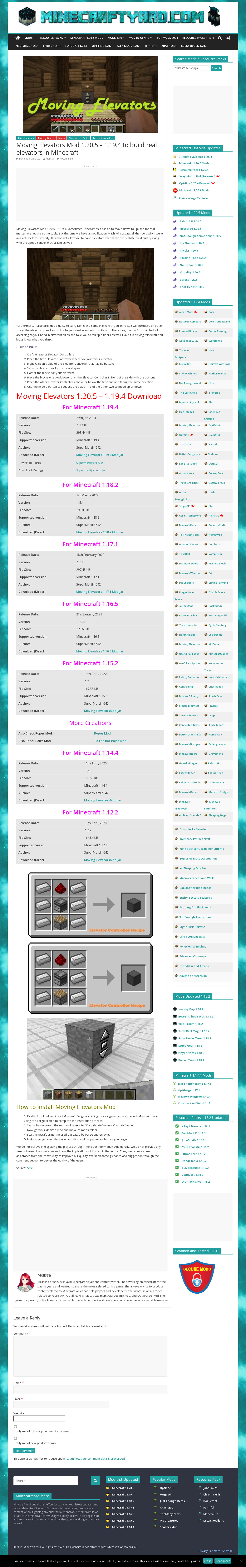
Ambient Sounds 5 (190, 815)
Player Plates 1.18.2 (191, 1053)
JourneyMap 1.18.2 (190, 1009)
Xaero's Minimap (219, 677)
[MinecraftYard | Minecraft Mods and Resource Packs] (121, 8)
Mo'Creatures (170, 1520)
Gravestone (216, 753)
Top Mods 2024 (167, 37)
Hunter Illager (188, 634)
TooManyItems (170, 1514)
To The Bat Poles (189, 534)
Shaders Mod (168, 1527)
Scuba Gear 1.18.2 (190, 1045)
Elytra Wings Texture (193, 198)
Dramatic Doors (188, 563)
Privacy (203, 1551)
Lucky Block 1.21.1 (194, 46)
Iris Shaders (186, 582)
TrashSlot (185, 444)
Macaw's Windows (190, 573)
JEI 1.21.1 (151, 46)
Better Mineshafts (190, 734)
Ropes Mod (102, 733)
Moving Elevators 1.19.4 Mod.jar (99, 455)
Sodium (213, 454)
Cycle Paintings (218, 625)
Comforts (214, 544)
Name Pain (215, 734)
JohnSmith (210, 1488)
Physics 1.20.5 (189, 250)
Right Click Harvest (192, 927)
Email (18, 1399)
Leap (212, 715)
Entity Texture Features (196, 897)
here (30, 1168)
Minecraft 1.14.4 (123, 1527)
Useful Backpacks (189, 663)
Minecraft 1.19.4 (123, 1494)
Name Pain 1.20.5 (191, 265)
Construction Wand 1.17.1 (195, 1103)
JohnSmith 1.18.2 (193, 1140)
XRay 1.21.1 (169, 46)
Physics (213, 705)
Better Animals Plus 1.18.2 (195, 1016)
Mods (28, 37)
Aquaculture (186, 473)
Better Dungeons (189, 454)
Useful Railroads (189, 654)
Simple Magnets (189, 705)
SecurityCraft (217, 525)
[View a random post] (228, 38)
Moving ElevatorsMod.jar (102, 711)
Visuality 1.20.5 (190, 272)
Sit (210, 573)
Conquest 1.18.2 (192, 1174)
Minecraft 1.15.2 (123, 1520)
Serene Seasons (189, 715)
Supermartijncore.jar (89, 463)
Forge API (166, 1494)
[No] (241, 1561)
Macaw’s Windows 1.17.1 (194, 1097)
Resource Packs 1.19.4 (198, 37)
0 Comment (66, 158)
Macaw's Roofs (188, 753)
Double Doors (217, 592)
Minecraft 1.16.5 (123, 1514)
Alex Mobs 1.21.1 (128, 46)
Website (19, 1413)
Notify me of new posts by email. (35, 1443)
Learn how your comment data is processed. (95, 1458)
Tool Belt (184, 554)
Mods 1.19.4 (116, 37)
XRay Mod (167, 1507)
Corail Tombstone (190, 515)
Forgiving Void (218, 615)
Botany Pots (216, 473)
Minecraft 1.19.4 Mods (194, 190)
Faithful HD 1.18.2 (194, 1133)
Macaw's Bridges (189, 744)
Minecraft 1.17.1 (123, 1507)
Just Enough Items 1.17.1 (194, 1084)
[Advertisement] (90, 194)
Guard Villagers (189, 763)
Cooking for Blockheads (195, 888)
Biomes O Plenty (189, 696)
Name (18, 1383)
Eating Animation (189, 677)
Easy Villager (187, 773)
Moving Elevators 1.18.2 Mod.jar (99, 532)
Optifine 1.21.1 (102, 46)
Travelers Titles (189, 482)
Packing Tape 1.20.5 (193, 258)
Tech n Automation (103, 138)
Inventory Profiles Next (195, 839)
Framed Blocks (218, 563)
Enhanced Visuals (189, 782)
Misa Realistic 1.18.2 (195, 1147)
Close (208, 1561)
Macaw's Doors (188, 525)
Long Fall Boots (188, 463)
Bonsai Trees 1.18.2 (191, 1060)
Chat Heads (216, 686)
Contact (215, 1551)
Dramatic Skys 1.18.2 (196, 1181)
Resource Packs (51, 37)
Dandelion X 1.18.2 (194, 1161)
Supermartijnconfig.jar (90, 470)
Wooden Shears (188, 544)
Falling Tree (215, 773)
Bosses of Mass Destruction (198, 858)
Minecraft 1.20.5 (123, 1488)
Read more (222, 1561)
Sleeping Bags (217, 815)
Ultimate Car (216, 782)
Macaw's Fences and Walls (197, 878)
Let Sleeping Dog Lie (192, 868)
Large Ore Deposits (192, 937)
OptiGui (213, 463)
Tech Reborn (216, 725)
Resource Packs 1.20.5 (194, 170)
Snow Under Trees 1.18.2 (194, 1038)
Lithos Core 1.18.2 (193, 1154)
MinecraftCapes (218, 654)
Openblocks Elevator (193, 829)
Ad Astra (214, 515)
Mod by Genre (139, 37)
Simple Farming (218, 582)
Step (211, 506)
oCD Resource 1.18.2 (195, 1168)
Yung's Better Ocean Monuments (201, 849)
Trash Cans (215, 696)
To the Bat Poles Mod (110, 741)
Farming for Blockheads (196, 907)
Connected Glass (189, 725)
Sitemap (227, 1551)
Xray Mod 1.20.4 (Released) (197, 176)
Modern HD (210, 1514)
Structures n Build (78, 138)
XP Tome (214, 644)
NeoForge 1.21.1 (27, 46)
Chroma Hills (211, 1494)
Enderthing (216, 634)
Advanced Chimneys (193, 956)
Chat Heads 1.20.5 (192, 287)
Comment (21, 1333)
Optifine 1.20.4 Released (195, 183)
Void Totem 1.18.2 (190, 1024)
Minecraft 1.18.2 (123, 1501)
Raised (213, 444)
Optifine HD (167, 1488)
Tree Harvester (188, 625)
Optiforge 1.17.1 (189, 1090)
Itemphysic (215, 534)
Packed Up (215, 606)
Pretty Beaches (188, 615)
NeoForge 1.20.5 (190, 228)
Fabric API (214, 763)
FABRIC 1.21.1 (52, 46)
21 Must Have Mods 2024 (195, 157)
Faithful (209, 1507)
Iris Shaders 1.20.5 (192, 243)
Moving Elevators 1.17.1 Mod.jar (99, 592)
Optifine (184, 435)
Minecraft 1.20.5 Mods (86, 37)
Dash (212, 492)
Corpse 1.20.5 (189, 279)
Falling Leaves (217, 744)
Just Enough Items (172, 1501)
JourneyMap (186, 606)
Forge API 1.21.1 (76, 46)
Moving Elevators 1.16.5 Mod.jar (99, 651)
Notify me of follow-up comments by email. (41, 1431)
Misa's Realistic (214, 1520)
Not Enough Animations (195, 917)
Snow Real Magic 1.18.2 (193, 1031)
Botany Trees (217, 482)
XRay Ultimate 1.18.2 (196, 1126)
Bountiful (214, 435)
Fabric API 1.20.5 (190, 221)
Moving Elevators (189, 644)
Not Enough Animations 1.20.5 (200, 236)
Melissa (50, 158)
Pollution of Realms (193, 946)
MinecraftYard (32, 1547)
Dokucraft (210, 1501)
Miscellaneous (26, 138)
